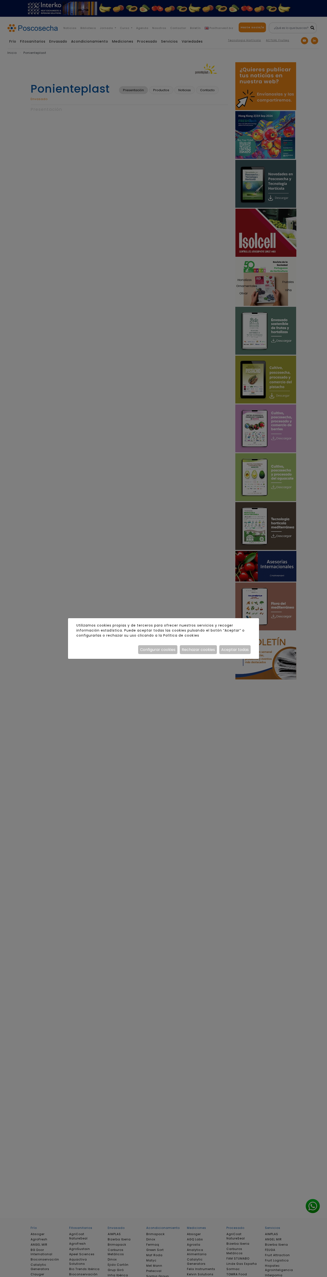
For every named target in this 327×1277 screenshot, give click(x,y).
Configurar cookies (157, 649)
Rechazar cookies (198, 649)
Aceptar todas (235, 649)
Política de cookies (181, 635)
